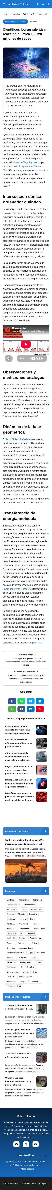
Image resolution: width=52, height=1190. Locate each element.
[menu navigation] (4, 4)
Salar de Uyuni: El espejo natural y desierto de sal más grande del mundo (19, 1033)
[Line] (12, 709)
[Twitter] (31, 701)
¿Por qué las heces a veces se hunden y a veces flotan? (19, 1007)
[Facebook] (12, 701)
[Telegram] (40, 701)
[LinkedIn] (31, 709)
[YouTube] (35, 1144)
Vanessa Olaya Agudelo (25, 162)
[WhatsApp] (21, 701)
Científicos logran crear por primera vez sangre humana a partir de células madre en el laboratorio (19, 797)
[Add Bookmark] (33, 21)
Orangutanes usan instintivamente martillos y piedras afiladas (18, 1081)
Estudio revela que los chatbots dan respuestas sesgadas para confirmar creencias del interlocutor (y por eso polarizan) (19, 730)
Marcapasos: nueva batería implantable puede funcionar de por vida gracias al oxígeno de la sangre (19, 783)
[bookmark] (48, 4)
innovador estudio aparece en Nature (22, 166)
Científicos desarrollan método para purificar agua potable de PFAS (18, 743)
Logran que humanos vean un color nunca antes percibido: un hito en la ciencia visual (18, 770)
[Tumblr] (21, 709)
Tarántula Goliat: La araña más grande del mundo (18, 1055)
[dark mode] (43, 4)
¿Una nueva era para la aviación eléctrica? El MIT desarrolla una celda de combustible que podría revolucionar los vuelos (17, 757)
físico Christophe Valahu (18, 439)
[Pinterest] (40, 709)
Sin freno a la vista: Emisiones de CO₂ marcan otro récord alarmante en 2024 (24, 842)
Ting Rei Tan (34, 642)
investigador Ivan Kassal (15, 589)
